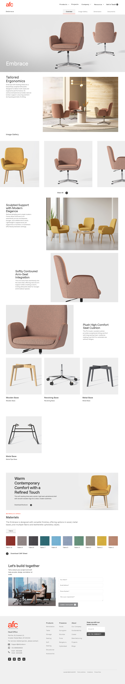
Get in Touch (111, 4)
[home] (9, 4)
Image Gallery (82, 11)
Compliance (90, 672)
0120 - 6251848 (16, 650)
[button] (64, 4)
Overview (69, 11)
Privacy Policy (97, 672)
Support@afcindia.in (18, 643)
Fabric (11, 531)
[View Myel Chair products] (117, 4)
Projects (75, 4)
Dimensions (97, 11)
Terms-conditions (81, 672)
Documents (111, 11)
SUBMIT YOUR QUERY (68, 604)
